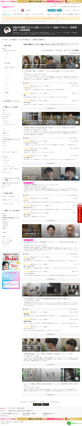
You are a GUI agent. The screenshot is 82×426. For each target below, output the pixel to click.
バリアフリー (5, 245)
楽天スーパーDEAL (7, 185)
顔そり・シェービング (7, 172)
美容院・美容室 (5, 21)
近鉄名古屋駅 (7, 63)
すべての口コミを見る (72, 138)
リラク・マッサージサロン (38, 14)
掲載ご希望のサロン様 (75, 6)
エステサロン (27, 14)
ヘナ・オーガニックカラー (8, 124)
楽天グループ (68, 3)
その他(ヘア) (5, 156)
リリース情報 (51, 401)
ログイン (59, 10)
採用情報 (21, 421)
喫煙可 (4, 236)
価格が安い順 (67, 50)
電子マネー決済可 (6, 242)
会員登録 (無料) (51, 10)
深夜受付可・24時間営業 (39, 21)
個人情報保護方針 (8, 421)
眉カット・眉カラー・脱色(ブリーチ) (10, 152)
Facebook (56, 401)
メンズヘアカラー (6, 160)
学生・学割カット (6, 116)
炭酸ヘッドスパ (6, 141)
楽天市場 (77, 3)
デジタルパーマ (6, 131)
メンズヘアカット (6, 158)
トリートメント (6, 137)
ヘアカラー (5, 120)
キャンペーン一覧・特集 (68, 14)
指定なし (4, 109)
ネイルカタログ (57, 14)
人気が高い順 (59, 50)
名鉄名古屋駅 (31, 21)
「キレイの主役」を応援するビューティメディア (9, 414)
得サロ (4, 187)
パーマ (4, 128)
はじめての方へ (53, 6)
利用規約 (31, 401)
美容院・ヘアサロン (7, 14)
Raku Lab (77, 14)
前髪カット (5, 118)
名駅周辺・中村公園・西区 (23, 21)
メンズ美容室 (11, 21)
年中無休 (4, 219)
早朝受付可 (5, 215)
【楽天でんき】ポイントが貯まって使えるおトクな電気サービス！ (20, 410)
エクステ (4, 143)
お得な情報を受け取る (65, 6)
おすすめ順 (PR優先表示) (48, 50)
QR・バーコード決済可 (7, 240)
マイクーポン (67, 10)
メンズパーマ (5, 162)
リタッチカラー (6, 122)
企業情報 (2, 421)
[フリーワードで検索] (22, 10)
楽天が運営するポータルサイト (49, 413)
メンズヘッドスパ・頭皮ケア (9, 166)
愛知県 (16, 21)
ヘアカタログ (49, 14)
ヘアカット (5, 112)
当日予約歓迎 (5, 224)
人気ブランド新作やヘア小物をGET (29, 413)
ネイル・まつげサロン (17, 14)
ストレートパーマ (6, 135)
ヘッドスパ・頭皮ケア (49, 21)
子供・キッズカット (7, 114)
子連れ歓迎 (5, 226)
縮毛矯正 (4, 133)
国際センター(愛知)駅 (9, 67)
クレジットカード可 (7, 238)
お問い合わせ (42, 401)
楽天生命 (73, 3)
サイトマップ (36, 401)
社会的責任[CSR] (16, 421)
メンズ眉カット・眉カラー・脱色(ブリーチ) (11, 169)
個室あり (4, 228)
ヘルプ (58, 6)
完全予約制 (5, 221)
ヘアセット (5, 145)
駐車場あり (5, 232)
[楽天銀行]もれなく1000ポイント (59, 3)
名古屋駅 (6, 92)
